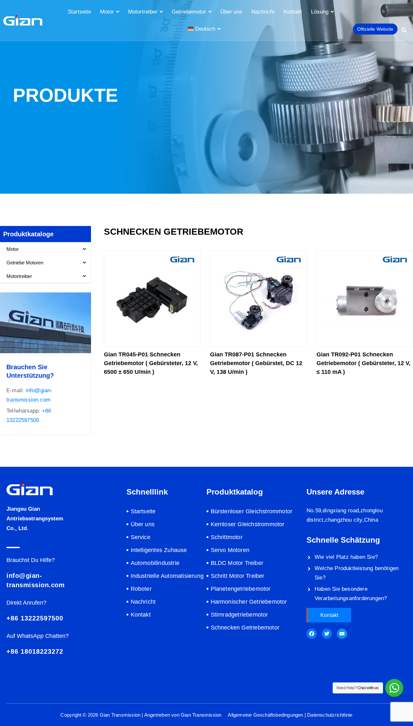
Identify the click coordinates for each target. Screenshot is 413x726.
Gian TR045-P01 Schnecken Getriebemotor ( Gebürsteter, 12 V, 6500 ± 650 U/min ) (151, 363)
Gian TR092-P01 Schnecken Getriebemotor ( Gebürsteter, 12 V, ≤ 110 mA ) (363, 363)
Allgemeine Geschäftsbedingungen (265, 715)
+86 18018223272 (34, 651)
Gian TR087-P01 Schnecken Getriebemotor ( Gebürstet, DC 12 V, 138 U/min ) (256, 363)
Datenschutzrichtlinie (329, 715)
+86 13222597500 (34, 618)
